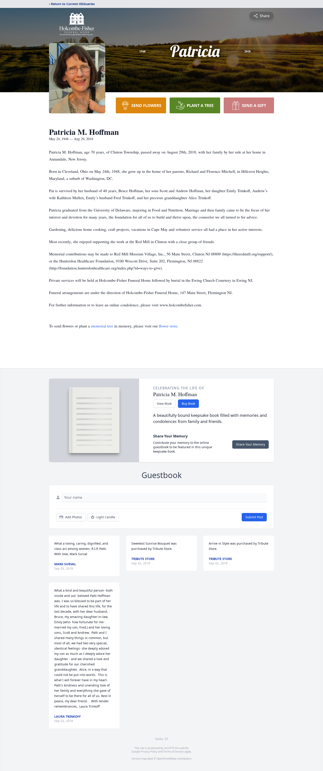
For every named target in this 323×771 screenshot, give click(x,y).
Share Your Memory (250, 444)
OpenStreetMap (166, 758)
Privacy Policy (149, 751)
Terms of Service (173, 751)
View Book (164, 403)
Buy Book (188, 403)
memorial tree (102, 326)
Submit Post (254, 517)
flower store (168, 326)
